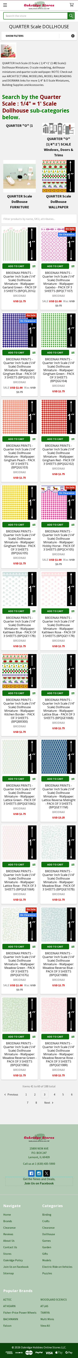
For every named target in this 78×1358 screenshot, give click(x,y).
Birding (46, 1214)
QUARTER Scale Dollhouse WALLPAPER (58, 201)
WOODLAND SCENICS (53, 1299)
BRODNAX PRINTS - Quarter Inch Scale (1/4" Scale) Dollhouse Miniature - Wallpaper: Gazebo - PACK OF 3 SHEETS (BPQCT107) (58, 282)
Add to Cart (16, 266)
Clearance (9, 1227)
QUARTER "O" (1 (19, 125)
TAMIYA (45, 1312)
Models (46, 1260)
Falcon (7, 1325)
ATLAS (44, 1306)
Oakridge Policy (13, 1260)
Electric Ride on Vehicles (57, 1267)
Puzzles (47, 1273)
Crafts (46, 1221)
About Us (9, 1240)
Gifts (45, 1253)
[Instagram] (39, 1173)
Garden (46, 1247)
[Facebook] (31, 1173)
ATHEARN (9, 1306)
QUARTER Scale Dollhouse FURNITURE (19, 201)
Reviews (8, 1234)
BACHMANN (10, 1319)
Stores (7, 1253)
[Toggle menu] (5, 5)
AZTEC (7, 1299)
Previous (12, 1094)
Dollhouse (48, 1234)
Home (7, 1214)
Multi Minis (47, 1319)
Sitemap (8, 1273)
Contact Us (10, 1247)
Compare (34, 266)
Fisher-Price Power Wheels (19, 1312)
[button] (73, 36)
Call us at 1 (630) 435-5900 (39, 1163)
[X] (46, 1173)
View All (45, 1325)
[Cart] (72, 5)
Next (47, 1102)
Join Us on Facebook (15, 1267)
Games (46, 1240)
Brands (7, 1221)
